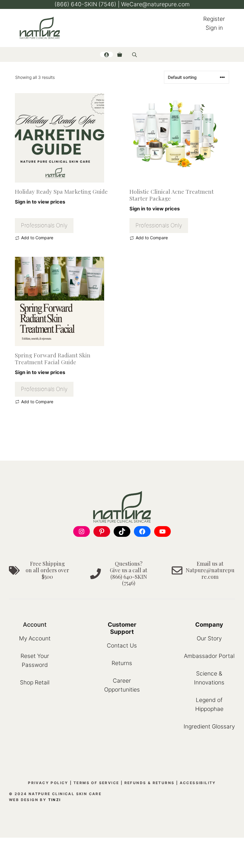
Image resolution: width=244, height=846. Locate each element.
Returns (122, 663)
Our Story (209, 638)
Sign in (214, 27)
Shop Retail (34, 682)
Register (214, 18)
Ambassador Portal (209, 656)
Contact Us (122, 645)
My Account (35, 638)
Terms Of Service (96, 783)
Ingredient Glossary (209, 726)
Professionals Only (44, 225)
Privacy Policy (48, 783)
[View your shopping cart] (119, 54)
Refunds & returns (149, 783)
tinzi (54, 799)
